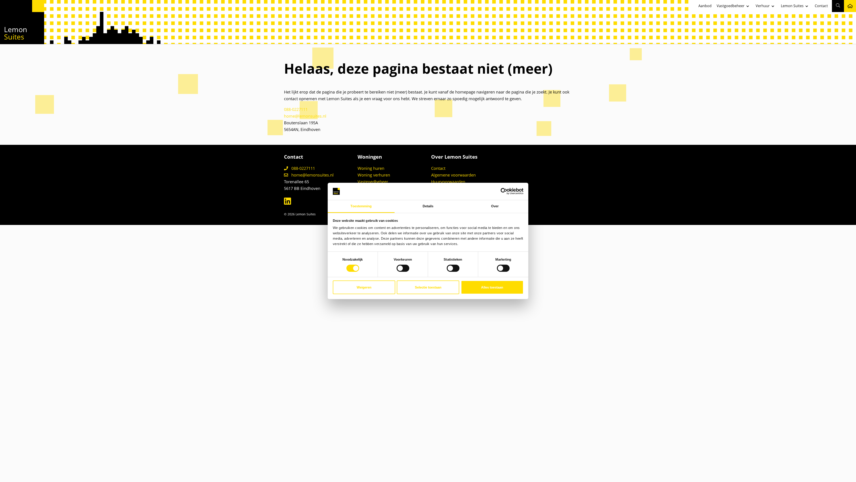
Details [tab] (428, 206)
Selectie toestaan (428, 287)
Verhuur (763, 5)
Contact (821, 5)
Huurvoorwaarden (448, 181)
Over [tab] (495, 206)
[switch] (403, 268)
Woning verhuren (374, 175)
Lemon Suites (792, 5)
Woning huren (371, 168)
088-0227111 (296, 109)
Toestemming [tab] (361, 206)
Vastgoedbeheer (731, 5)
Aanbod (705, 5)
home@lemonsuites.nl (305, 116)
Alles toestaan (492, 287)
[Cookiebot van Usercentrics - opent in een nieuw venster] (503, 191)
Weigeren (364, 287)
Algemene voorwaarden (453, 175)
